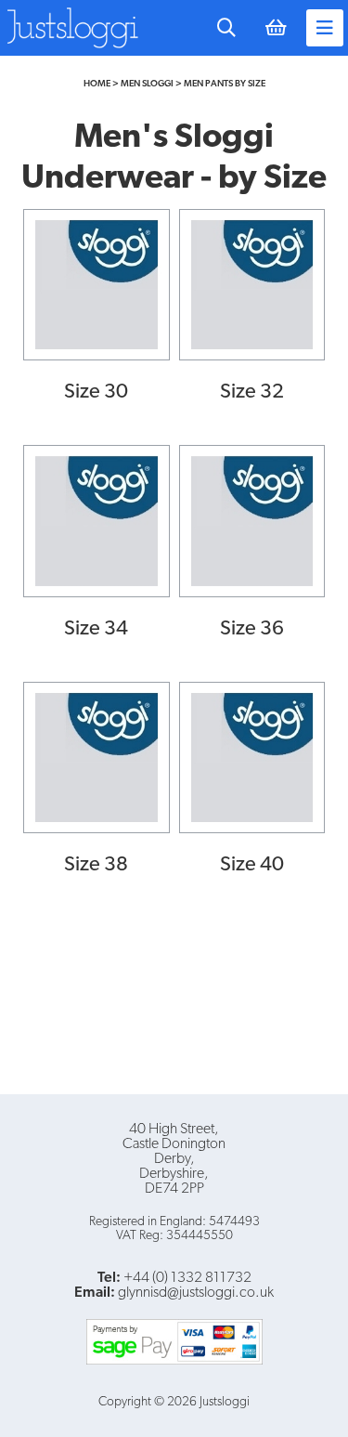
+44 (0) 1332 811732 (187, 1278)
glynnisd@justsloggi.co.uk (196, 1293)
